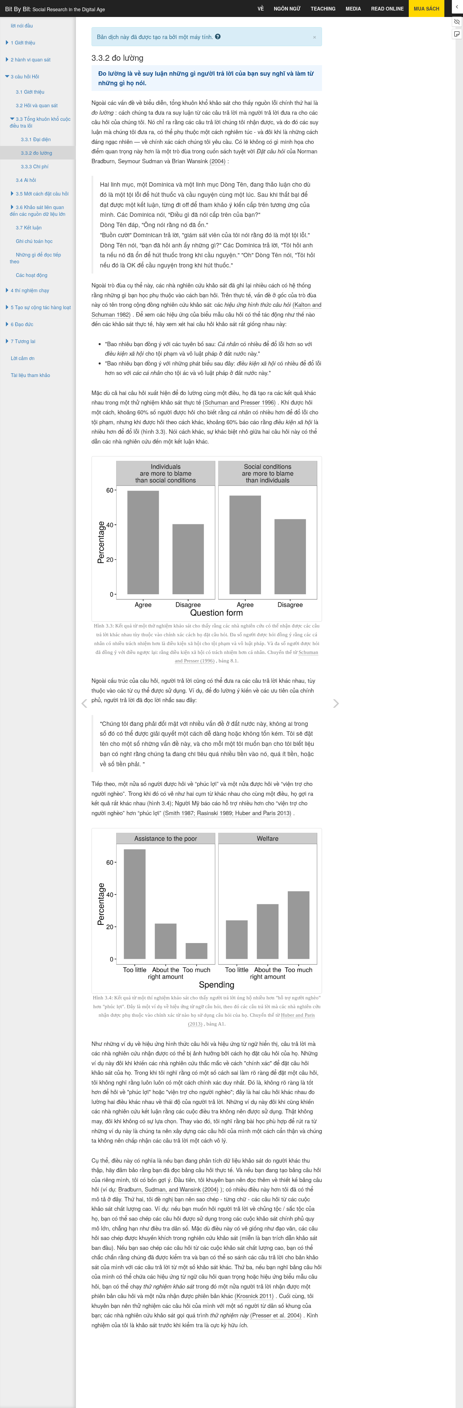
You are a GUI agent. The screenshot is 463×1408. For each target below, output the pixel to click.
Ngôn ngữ (287, 8)
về (261, 8)
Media (353, 8)
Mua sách (426, 8)
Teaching (323, 8)
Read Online (387, 8)
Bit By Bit (55, 8)
